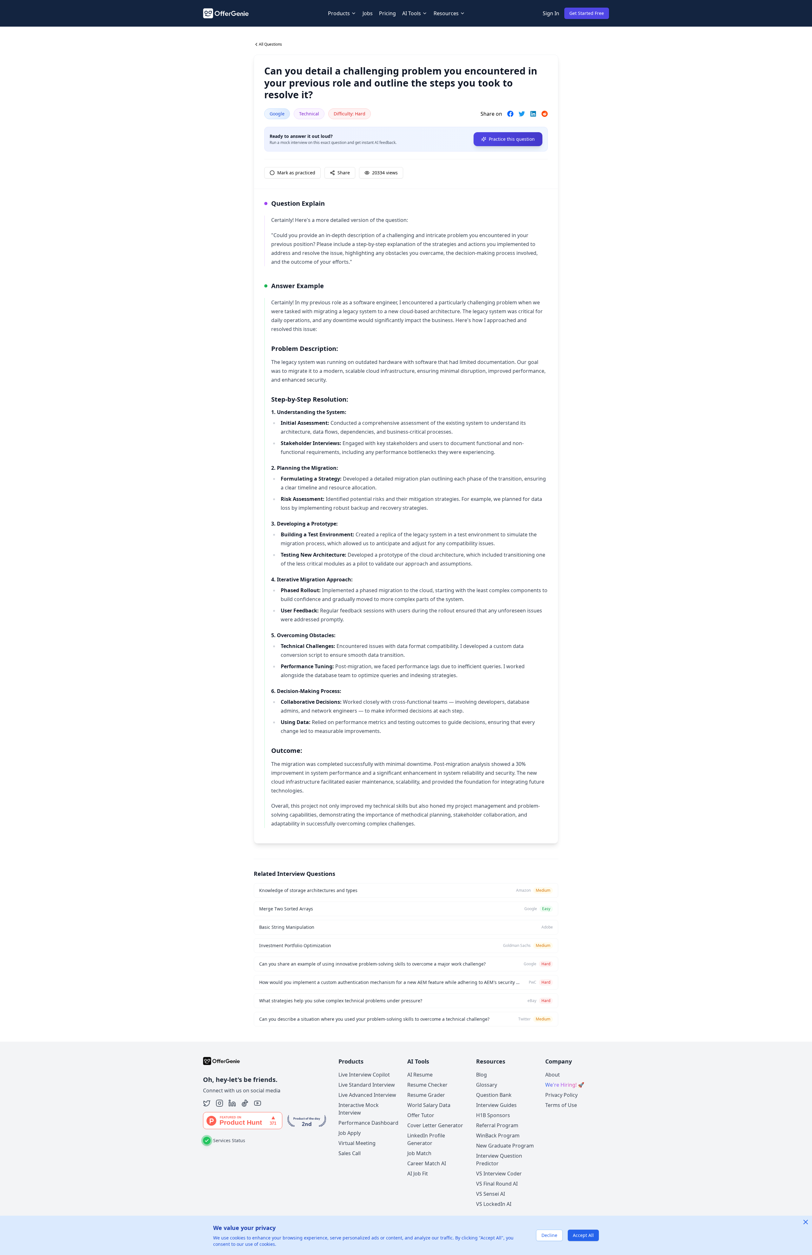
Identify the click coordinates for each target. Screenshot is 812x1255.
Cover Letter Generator (435, 1125)
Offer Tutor (420, 1115)
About (552, 1074)
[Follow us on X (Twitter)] (207, 1103)
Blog (481, 1074)
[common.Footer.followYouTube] (257, 1103)
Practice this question (512, 139)
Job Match (419, 1153)
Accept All (583, 1235)
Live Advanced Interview (367, 1094)
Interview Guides (496, 1105)
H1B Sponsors (493, 1115)
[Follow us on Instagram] (219, 1103)
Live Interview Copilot (364, 1074)
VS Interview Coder (499, 1173)
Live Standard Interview (366, 1084)
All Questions (270, 44)
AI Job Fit (417, 1173)
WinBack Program (498, 1135)
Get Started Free (586, 13)
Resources (446, 13)
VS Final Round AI (497, 1183)
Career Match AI (426, 1163)
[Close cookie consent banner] (805, 1222)
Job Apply (349, 1132)
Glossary (486, 1084)
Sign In (551, 13)
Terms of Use (561, 1105)
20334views (385, 173)
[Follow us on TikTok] (245, 1103)
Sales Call (349, 1153)
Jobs (368, 13)
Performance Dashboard (368, 1122)
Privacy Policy (561, 1094)
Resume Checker (427, 1084)
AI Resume (420, 1074)
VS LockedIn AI (493, 1203)
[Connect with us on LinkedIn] (232, 1103)
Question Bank (494, 1094)
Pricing (387, 13)
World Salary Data (428, 1105)
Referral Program (497, 1125)
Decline (549, 1235)
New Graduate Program (505, 1145)
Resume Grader (426, 1094)
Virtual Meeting (357, 1143)
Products (339, 13)
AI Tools (411, 13)
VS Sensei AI (490, 1193)
